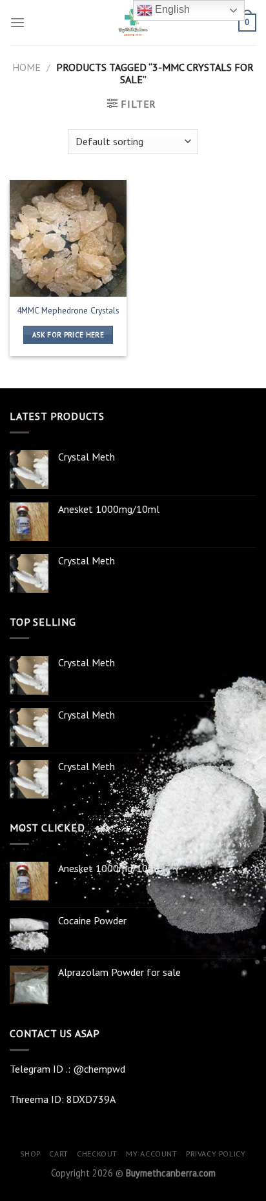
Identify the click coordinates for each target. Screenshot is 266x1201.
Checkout (97, 1153)
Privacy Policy (216, 1153)
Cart (58, 1153)
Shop (30, 1153)
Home (26, 67)
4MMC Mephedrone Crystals (68, 310)
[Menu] (17, 22)
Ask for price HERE (68, 334)
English (171, 9)
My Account (151, 1153)
